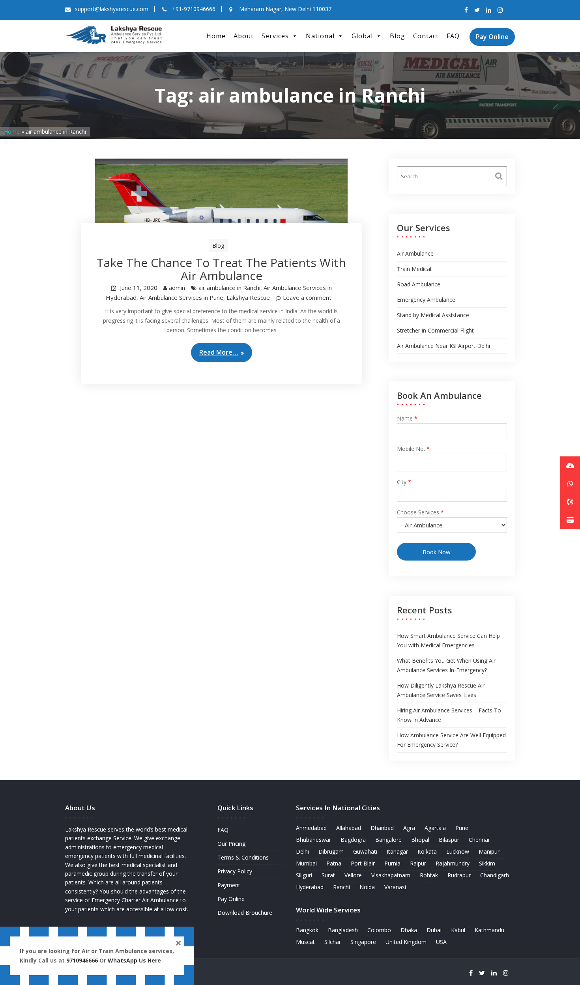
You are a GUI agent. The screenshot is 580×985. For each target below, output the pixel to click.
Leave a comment (307, 297)
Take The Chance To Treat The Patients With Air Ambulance (221, 269)
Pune (461, 828)
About (244, 36)
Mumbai (306, 863)
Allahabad (348, 828)
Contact (426, 36)
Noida (367, 887)
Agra (409, 828)
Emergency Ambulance (426, 299)
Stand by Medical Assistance (433, 315)
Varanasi (395, 887)
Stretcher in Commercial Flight (435, 330)
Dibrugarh (331, 851)
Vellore (353, 875)
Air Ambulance (415, 253)
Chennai (479, 839)
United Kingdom (406, 942)
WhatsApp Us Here (135, 960)
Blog (397, 36)
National (320, 36)
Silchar (332, 942)
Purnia (392, 863)
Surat (328, 875)
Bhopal (420, 839)
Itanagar (397, 851)
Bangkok (307, 930)
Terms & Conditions (243, 857)
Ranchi (341, 887)
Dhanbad (382, 828)
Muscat (305, 942)
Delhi (302, 851)
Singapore (363, 942)
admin (177, 288)
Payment (228, 885)
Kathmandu (489, 930)
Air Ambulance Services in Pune (181, 297)
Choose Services (420, 512)
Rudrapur (459, 875)
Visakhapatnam (390, 875)
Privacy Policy (234, 871)
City (404, 482)
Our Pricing (231, 843)
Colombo (379, 930)
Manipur (489, 851)
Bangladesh (343, 930)
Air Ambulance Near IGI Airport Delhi (443, 346)
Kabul (458, 930)
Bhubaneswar (313, 839)
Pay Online (492, 36)
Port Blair (363, 863)
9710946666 (82, 960)
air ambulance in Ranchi (229, 288)
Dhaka (408, 930)
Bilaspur (449, 839)
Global (362, 36)
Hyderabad (310, 887)
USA (441, 942)
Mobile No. (413, 448)
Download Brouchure (244, 912)
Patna (333, 863)
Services (275, 36)
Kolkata (427, 851)
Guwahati (365, 851)
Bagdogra (353, 839)
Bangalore (388, 839)
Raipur (418, 863)
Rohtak (429, 875)
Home (216, 36)
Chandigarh (494, 875)
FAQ (453, 36)
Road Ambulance (418, 284)
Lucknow (457, 851)
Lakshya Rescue (248, 297)
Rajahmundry (453, 863)
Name (407, 418)
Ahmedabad (311, 828)
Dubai (434, 930)
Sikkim (487, 863)
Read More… (218, 352)
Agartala (435, 828)
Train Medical (414, 269)
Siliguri (304, 875)
